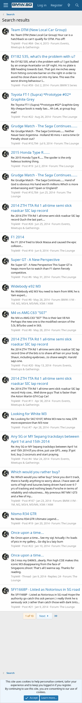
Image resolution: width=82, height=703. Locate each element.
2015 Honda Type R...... (30, 152)
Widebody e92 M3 (26, 286)
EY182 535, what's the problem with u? (43, 56)
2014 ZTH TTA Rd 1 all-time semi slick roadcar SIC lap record (41, 208)
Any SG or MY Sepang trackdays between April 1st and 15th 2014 (45, 439)
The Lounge (69, 117)
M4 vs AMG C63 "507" (29, 312)
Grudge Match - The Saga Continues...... (44, 125)
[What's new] (69, 5)
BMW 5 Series (68, 85)
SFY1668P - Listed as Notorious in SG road (45, 589)
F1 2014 (17, 236)
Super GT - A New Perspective (35, 259)
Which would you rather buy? (35, 471)
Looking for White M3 (29, 413)
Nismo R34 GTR (24, 513)
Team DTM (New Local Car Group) (38, 29)
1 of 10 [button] (29, 616)
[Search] (77, 5)
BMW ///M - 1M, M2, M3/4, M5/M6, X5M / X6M (43, 301)
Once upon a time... (27, 532)
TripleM (15, 43)
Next (42, 616)
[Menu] (6, 5)
